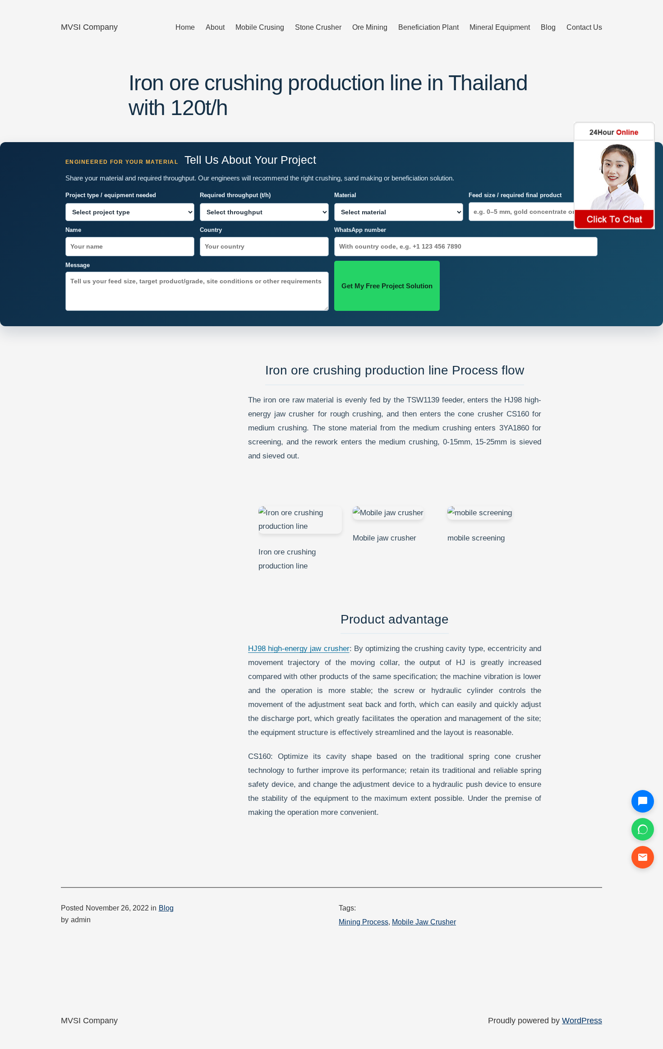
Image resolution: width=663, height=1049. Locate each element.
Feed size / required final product (515, 195)
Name (73, 229)
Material (345, 195)
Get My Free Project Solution (387, 286)
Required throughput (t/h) (235, 195)
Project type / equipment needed (110, 195)
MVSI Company (89, 27)
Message (77, 265)
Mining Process (363, 922)
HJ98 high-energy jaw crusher (299, 648)
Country (211, 229)
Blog (166, 908)
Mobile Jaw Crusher (424, 922)
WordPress (582, 1020)
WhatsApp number (360, 229)
